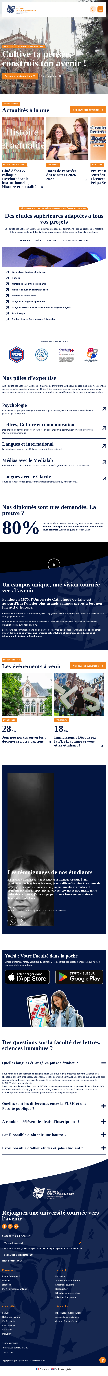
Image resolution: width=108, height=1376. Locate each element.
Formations (8, 1270)
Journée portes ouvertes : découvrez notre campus (24, 739)
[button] (51, 76)
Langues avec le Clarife (26, 476)
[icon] (4, 1226)
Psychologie (14, 405)
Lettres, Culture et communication (38, 424)
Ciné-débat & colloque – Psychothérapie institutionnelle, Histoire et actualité (19, 179)
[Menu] (100, 9)
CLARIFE (6, 1092)
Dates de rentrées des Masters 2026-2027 (61, 175)
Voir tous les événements (86, 666)
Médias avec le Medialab (27, 460)
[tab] (25, 240)
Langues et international (28, 444)
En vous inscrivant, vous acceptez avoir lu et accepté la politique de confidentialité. (43, 1248)
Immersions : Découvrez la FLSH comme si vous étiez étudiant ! (75, 741)
